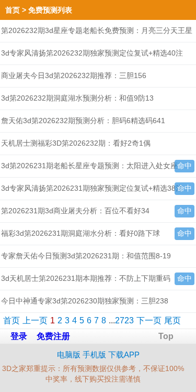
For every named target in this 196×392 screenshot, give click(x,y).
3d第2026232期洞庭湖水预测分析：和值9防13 (77, 98)
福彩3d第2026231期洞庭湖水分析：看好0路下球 (80, 233)
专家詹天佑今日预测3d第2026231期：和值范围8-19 (86, 256)
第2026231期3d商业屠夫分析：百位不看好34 (75, 210)
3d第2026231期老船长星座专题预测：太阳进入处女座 (89, 165)
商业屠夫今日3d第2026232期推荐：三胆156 (73, 75)
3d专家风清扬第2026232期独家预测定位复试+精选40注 (92, 53)
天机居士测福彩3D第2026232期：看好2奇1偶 (76, 143)
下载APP (124, 354)
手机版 (94, 354)
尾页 (172, 320)
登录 (18, 336)
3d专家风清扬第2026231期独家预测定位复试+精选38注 (92, 188)
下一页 (149, 320)
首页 (12, 10)
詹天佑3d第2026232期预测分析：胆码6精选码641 (83, 120)
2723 (124, 320)
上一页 (35, 320)
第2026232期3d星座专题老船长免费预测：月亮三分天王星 (96, 30)
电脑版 (68, 354)
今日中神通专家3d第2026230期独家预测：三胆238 (84, 301)
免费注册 (53, 336)
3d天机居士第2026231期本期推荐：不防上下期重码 (85, 278)
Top (166, 336)
